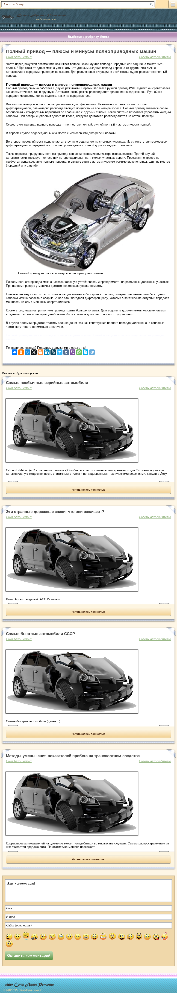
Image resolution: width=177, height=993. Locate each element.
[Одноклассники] (21, 351)
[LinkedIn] (47, 351)
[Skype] (85, 351)
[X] (34, 351)
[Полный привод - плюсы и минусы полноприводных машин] (87, 270)
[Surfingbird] (59, 351)
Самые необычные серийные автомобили (47, 383)
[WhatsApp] (79, 351)
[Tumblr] (66, 351)
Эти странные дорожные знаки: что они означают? (55, 512)
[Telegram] (92, 351)
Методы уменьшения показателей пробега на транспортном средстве (73, 756)
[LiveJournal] (53, 351)
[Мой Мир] (27, 351)
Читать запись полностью (88, 489)
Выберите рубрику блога (88, 36)
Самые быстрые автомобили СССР (40, 634)
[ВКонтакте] (14, 351)
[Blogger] (40, 351)
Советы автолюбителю (155, 57)
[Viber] (72, 351)
